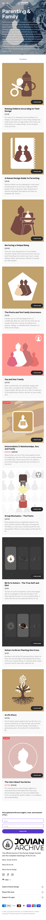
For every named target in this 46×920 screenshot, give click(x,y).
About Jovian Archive (9, 860)
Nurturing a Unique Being (17, 245)
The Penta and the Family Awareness (23, 312)
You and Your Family (14, 379)
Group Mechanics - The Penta (19, 516)
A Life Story (11, 715)
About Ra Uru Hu (8, 865)
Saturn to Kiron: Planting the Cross (22, 650)
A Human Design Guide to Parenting (22, 178)
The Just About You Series (18, 782)
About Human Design (9, 870)
